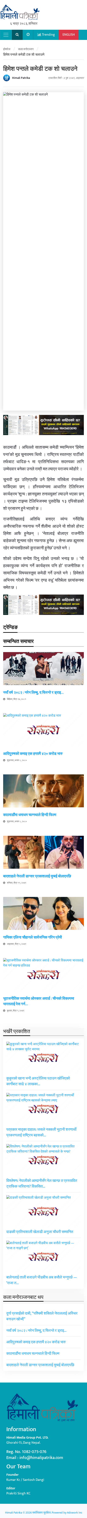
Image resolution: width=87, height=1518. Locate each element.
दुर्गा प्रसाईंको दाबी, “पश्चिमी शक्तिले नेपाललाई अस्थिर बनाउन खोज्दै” (41, 1316)
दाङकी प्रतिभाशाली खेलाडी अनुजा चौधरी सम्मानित (39, 1232)
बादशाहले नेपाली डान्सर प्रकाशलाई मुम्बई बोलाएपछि (37, 876)
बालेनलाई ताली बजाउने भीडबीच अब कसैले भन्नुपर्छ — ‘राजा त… (41, 1280)
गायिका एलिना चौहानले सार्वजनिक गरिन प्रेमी (32, 937)
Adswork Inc (74, 1512)
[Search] (17, 35)
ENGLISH (69, 35)
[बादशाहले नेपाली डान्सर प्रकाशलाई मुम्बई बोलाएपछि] (43, 852)
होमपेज (6, 49)
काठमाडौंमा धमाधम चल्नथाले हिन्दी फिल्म (29, 815)
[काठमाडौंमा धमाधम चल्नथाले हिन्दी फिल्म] (43, 791)
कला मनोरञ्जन (26, 49)
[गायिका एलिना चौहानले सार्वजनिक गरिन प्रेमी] (43, 913)
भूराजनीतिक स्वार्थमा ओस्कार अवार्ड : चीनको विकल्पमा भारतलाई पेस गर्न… (38, 1001)
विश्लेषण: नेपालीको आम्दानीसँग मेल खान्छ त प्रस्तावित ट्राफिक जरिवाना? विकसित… (41, 1184)
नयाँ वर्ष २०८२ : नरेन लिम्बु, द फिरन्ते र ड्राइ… (33, 692)
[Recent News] (28, 35)
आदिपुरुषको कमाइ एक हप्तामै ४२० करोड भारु (33, 754)
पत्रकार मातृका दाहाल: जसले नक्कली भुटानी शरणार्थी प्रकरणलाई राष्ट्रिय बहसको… (41, 1132)
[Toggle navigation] (6, 35)
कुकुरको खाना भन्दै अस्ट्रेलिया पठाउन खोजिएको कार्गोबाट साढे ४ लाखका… (38, 1081)
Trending (48, 35)
